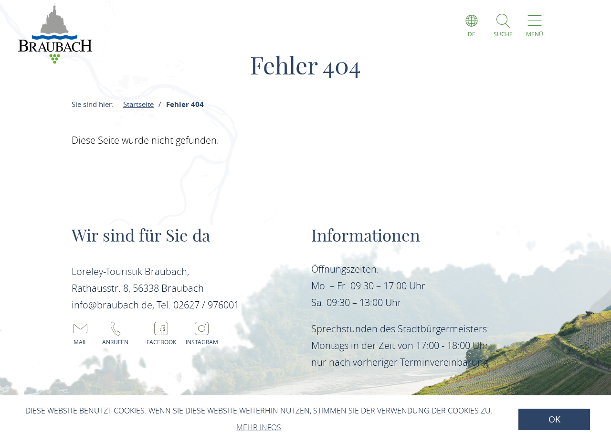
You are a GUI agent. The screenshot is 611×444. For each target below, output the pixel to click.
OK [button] (554, 419)
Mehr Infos (258, 427)
